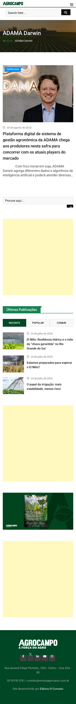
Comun (61, 322)
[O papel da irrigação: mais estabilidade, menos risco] (13, 385)
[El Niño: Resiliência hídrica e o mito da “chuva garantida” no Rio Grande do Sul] (13, 340)
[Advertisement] (38, 257)
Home (9, 40)
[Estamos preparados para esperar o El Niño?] (13, 363)
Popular (38, 322)
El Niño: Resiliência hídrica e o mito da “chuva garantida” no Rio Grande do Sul (50, 344)
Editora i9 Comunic (51, 688)
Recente (14, 322)
